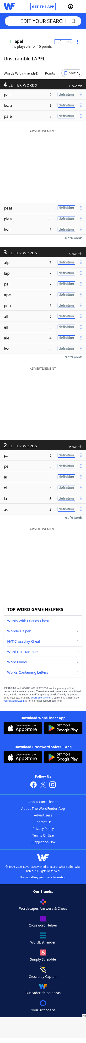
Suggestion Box (43, 842)
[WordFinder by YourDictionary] (9, 6)
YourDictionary (43, 1010)
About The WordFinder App (43, 808)
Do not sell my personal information (43, 877)
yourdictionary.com (41, 697)
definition (63, 41)
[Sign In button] (70, 6)
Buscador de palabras (43, 993)
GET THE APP (43, 6)
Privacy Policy (43, 828)
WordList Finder (43, 942)
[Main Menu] (80, 6)
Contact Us (43, 822)
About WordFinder (43, 801)
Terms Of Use (43, 835)
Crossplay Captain (43, 976)
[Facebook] (33, 785)
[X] (43, 785)
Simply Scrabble (43, 959)
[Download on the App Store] (23, 728)
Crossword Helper (43, 925)
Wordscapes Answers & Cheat (43, 908)
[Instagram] (52, 785)
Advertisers (43, 815)
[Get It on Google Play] (63, 728)
